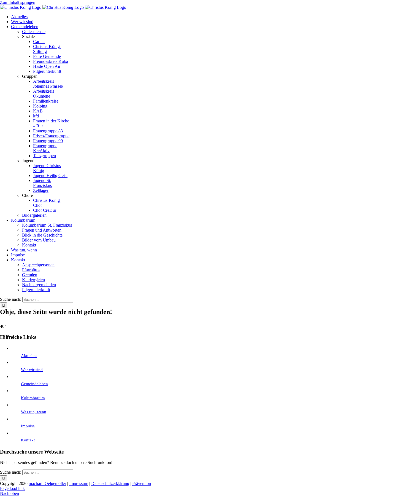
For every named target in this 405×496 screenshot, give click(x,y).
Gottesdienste (33, 31)
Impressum (78, 483)
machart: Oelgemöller (47, 483)
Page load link (12, 488)
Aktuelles (29, 355)
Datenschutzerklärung (110, 483)
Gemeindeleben (34, 384)
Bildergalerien (34, 215)
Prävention (141, 483)
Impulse (28, 426)
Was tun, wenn (33, 412)
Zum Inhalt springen (17, 2)
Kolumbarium (33, 398)
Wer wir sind (32, 370)
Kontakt (28, 440)
